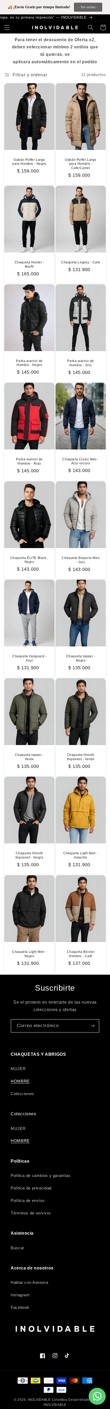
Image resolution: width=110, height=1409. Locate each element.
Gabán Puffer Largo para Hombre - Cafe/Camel (80, 164)
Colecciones (22, 1094)
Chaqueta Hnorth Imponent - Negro (29, 855)
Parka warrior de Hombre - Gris (80, 363)
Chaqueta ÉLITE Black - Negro (29, 560)
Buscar (17, 1248)
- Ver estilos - (88, 7)
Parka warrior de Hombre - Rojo (29, 461)
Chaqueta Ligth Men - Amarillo (80, 855)
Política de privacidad (31, 1188)
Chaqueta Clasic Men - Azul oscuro (80, 461)
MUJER (18, 1069)
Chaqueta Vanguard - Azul (29, 658)
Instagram (20, 1295)
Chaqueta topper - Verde (29, 757)
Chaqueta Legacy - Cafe (80, 262)
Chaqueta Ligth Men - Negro (29, 954)
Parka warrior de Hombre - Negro (29, 363)
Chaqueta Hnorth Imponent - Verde (81, 757)
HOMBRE (20, 1081)
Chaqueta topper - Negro (80, 658)
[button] (7, 27)
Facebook (20, 1307)
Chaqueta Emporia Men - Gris (81, 560)
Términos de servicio (31, 1213)
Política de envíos (28, 1200)
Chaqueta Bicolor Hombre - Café (81, 954)
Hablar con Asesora (29, 1282)
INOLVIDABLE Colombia (48, 1399)
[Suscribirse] (93, 1026)
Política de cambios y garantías (41, 1176)
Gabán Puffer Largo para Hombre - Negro (29, 162)
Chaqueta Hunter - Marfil (29, 264)
